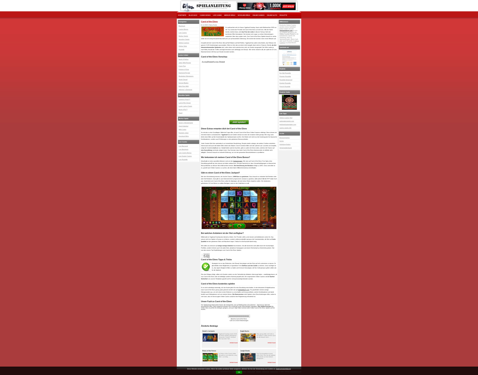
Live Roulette (183, 159)
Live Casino (217, 15)
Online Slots (272, 15)
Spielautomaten (237, 161)
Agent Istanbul (183, 126)
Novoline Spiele (244, 15)
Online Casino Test (285, 118)
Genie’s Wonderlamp (186, 123)
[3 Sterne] (234, 316)
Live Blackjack (183, 149)
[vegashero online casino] (266, 6)
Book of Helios (183, 59)
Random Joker (184, 133)
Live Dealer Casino (185, 156)
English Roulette (285, 83)
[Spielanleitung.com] (214, 5)
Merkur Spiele (229, 15)
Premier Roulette (285, 76)
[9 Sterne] (246, 316)
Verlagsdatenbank (285, 148)
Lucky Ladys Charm (185, 106)
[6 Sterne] (240, 316)
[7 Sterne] (242, 316)
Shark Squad (183, 79)
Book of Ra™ (183, 110)
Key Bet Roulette (285, 73)
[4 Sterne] (236, 316)
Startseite (182, 15)
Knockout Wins (184, 136)
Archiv (281, 141)
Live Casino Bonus (185, 153)
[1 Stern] (230, 316)
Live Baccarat (183, 146)
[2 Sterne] (232, 316)
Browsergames (284, 138)
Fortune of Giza (184, 69)
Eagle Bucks (244, 331)
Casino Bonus (205, 15)
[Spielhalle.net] (289, 57)
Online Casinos (258, 15)
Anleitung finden (285, 144)
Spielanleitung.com (243, 290)
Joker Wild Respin (185, 63)
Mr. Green (207, 255)
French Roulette (284, 86)
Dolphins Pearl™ (184, 99)
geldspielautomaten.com (287, 124)
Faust (180, 113)
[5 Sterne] (238, 316)
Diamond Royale (184, 73)
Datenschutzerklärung (283, 369)
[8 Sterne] (244, 316)
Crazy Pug (182, 66)
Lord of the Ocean (185, 103)
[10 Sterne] (248, 316)
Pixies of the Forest (209, 351)
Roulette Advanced (285, 80)
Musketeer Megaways (186, 76)
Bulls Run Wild (184, 86)
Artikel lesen (234, 342)
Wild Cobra (182, 129)
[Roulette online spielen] (289, 102)
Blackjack (193, 15)
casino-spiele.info (285, 128)
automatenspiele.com (286, 121)
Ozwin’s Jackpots (208, 331)
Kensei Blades (183, 83)
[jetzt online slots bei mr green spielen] (239, 122)
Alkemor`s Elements (185, 90)
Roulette (283, 15)
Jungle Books (245, 351)
